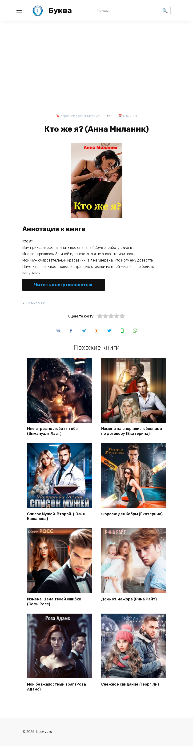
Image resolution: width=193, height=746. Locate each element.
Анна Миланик (33, 303)
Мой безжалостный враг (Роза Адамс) (56, 686)
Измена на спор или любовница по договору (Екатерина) (131, 431)
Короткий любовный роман (80, 116)
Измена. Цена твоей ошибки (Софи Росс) (54, 601)
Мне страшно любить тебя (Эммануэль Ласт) (52, 431)
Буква (60, 10)
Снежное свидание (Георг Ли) (130, 684)
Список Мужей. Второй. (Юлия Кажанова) (56, 516)
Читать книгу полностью (63, 284)
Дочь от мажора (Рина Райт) (129, 599)
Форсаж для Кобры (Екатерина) (132, 514)
